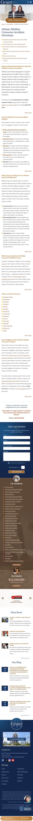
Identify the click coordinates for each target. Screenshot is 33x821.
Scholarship (27, 806)
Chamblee (6, 302)
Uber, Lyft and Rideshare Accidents (15, 549)
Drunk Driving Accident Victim (14, 506)
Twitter (6, 760)
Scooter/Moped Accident (12, 540)
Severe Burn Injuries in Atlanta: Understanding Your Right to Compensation (20, 687)
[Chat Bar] (16, 818)
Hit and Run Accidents (11, 513)
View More (16, 585)
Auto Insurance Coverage (12, 492)
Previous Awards (3, 598)
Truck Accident (9, 547)
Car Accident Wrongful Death (13, 497)
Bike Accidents (9, 494)
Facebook (3, 760)
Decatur (5, 307)
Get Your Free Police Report (26, 808)
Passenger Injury (10, 530)
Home (3, 769)
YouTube (13, 760)
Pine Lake (6, 321)
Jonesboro (6, 316)
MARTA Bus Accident (11, 521)
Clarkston (5, 304)
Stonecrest (6, 328)
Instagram (9, 760)
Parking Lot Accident (11, 528)
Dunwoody (6, 311)
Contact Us (20, 778)
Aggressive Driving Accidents (13, 489)
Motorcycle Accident (11, 525)
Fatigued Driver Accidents (12, 509)
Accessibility (5, 781)
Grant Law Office (9, 2)
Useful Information (22, 772)
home (3, 24)
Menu (31, 3)
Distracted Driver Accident (13, 501)
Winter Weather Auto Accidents (14, 561)
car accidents (9, 24)
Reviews (4, 775)
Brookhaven (6, 299)
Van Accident (9, 556)
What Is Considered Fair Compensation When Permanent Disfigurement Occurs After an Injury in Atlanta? (19, 670)
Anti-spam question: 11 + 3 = (15, 467)
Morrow (5, 319)
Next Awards (30, 598)
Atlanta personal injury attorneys (11, 381)
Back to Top (28, 113)
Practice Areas (5, 772)
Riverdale (6, 323)
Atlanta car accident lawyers (10, 105)
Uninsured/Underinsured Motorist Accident (15, 553)
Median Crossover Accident (13, 523)
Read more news (25, 658)
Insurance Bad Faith (11, 516)
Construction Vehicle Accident (14, 499)
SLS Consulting (20, 806)
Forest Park (6, 314)
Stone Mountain (7, 326)
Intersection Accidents (11, 518)
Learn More (16, 564)
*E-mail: (5, 440)
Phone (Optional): (7, 446)
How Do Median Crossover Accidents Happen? (14, 44)
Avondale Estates (8, 297)
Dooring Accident (10, 504)
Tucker (5, 331)
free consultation (21, 389)
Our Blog (4, 784)
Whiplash (7, 558)
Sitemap (19, 781)
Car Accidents (9, 487)
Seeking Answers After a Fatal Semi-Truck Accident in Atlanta (20, 703)
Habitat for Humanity (17, 631)
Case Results (20, 769)
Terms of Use (5, 778)
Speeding (8, 545)
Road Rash (8, 537)
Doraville (5, 309)
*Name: (5, 435)
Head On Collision (10, 511)
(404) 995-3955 (28, 2)
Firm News (20, 775)
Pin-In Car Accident (10, 535)
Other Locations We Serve (9, 56)
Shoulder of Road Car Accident (14, 542)
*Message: (5, 451)
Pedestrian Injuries (10, 533)
